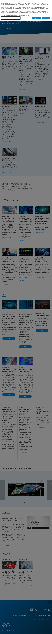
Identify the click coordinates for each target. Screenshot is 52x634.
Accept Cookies (36, 18)
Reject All (46, 18)
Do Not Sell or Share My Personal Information (11, 18)
